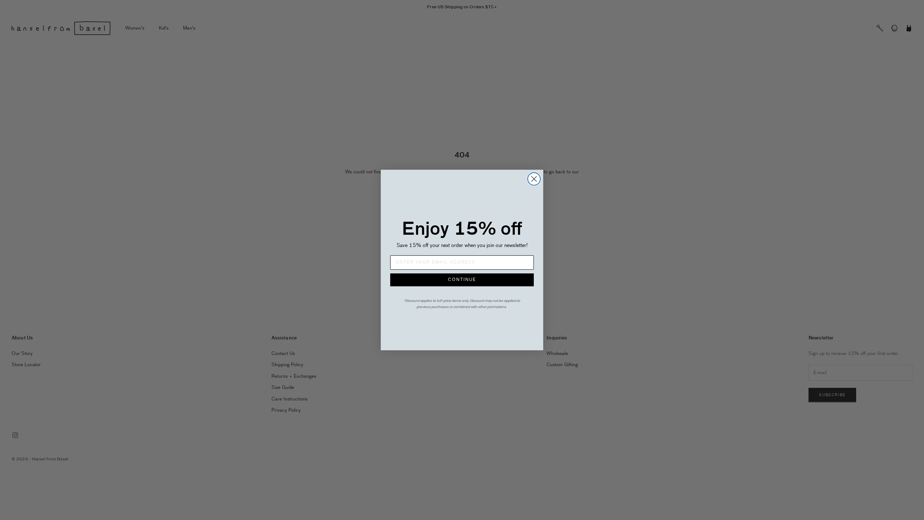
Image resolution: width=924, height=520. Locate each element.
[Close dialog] (534, 179)
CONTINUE (462, 280)
